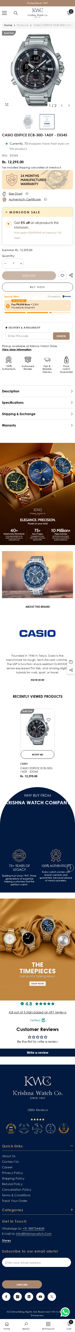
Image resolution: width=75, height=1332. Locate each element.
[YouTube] (40, 1296)
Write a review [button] (37, 1053)
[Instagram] (17, 1296)
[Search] (15, 13)
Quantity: (8, 255)
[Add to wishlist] (49, 720)
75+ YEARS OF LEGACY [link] (19, 868)
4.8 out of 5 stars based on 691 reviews (37, 1012)
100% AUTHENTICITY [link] (56, 866)
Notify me (37, 754)
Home (8, 25)
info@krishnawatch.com (34, 1233)
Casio (24, 763)
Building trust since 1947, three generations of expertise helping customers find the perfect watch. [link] (19, 880)
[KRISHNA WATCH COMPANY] (37, 574)
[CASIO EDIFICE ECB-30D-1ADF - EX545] (37, 729)
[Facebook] (6, 1296)
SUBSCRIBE (22, 1284)
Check (61, 336)
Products (23, 25)
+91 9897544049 (33, 1228)
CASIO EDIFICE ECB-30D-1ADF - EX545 (36, 770)
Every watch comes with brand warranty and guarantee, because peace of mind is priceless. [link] (56, 876)
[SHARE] (70, 275)
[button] (61, 105)
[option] (37, 70)
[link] (62, 275)
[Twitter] (52, 1296)
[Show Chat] (66, 1312)
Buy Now (37, 287)
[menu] (4, 13)
